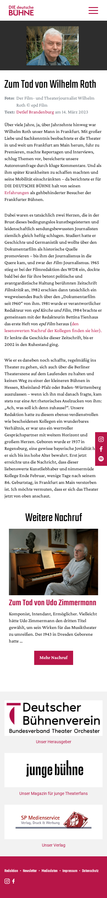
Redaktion (11, 871)
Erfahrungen (16, 192)
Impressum (69, 871)
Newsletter (30, 871)
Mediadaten (50, 871)
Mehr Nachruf (53, 657)
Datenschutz (90, 871)
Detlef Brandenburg (35, 111)
